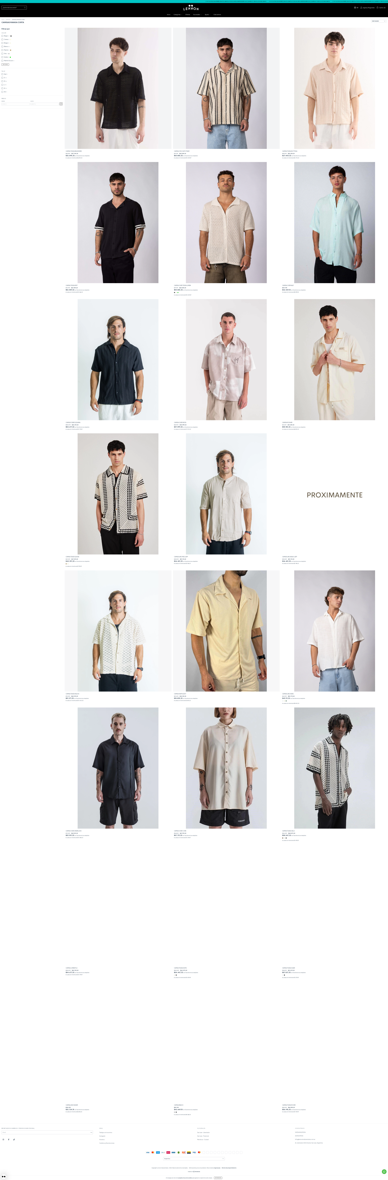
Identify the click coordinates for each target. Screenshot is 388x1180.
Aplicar (61, 103)
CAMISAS (8, 19)
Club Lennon (217, 14)
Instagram (102, 1136)
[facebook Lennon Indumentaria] (9, 1139)
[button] (4, 1176)
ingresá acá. (217, 1167)
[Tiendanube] (194, 1172)
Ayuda (207, 14)
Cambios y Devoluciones (106, 1143)
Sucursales (196, 14)
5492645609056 (300, 1132)
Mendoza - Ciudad (203, 1139)
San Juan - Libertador (203, 1132)
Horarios (102, 1139)
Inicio (168, 14)
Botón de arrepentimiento (229, 1167)
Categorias (177, 14)
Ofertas (187, 14)
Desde (3, 101)
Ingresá (365, 7)
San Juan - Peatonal (203, 1136)
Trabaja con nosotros (105, 1132)
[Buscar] (25, 7)
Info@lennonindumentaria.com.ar (305, 1139)
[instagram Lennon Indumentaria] (3, 1139)
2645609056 (299, 1136)
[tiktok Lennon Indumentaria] (14, 1139)
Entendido (218, 1177)
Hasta (32, 101)
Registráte (371, 7)
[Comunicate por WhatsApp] (384, 1171)
